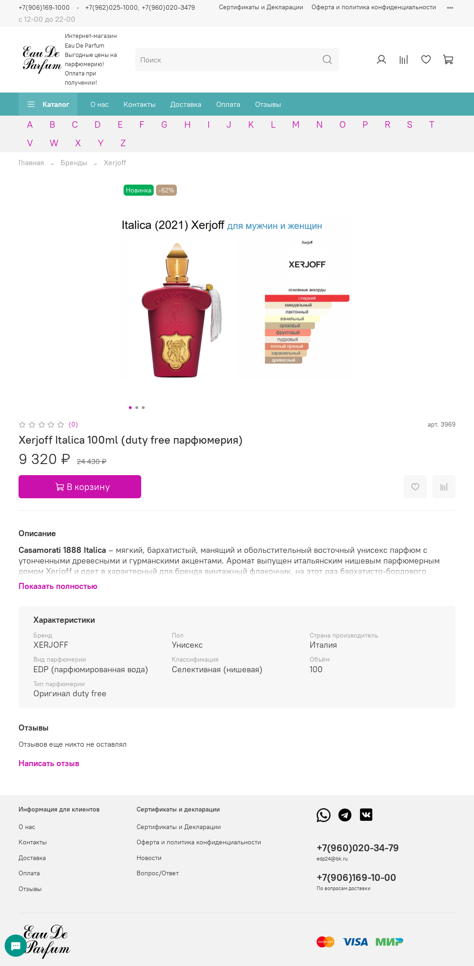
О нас (99, 104)
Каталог (56, 104)
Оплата (228, 104)
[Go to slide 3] (143, 407)
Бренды (74, 162)
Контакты (140, 104)
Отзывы (268, 104)
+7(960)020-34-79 (358, 848)
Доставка (185, 104)
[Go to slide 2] (137, 407)
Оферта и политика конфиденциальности (374, 7)
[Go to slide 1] (130, 407)
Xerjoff (115, 162)
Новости (149, 858)
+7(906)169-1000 (44, 7)
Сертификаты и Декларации (261, 7)
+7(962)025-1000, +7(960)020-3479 (140, 7)
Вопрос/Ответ (158, 873)
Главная (31, 162)
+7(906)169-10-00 (356, 877)
